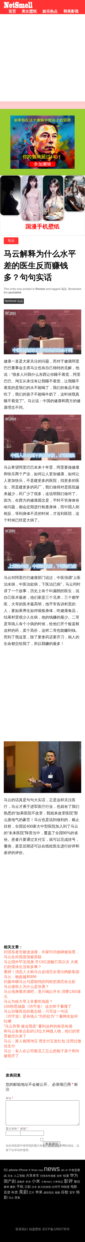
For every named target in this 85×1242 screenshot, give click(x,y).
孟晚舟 (21, 1181)
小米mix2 (46, 1181)
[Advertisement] (42, 59)
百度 (7, 1192)
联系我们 (22, 1229)
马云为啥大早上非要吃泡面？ (28, 1001)
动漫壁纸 (35, 1229)
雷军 (72, 1192)
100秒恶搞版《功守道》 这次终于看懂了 (38, 1006)
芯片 (31, 1192)
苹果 (38, 1192)
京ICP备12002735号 (56, 1229)
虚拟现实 (48, 1192)
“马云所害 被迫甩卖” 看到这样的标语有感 (38, 1026)
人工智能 (19, 1175)
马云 (11, 241)
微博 (6, 1186)
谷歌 (64, 1192)
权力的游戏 (44, 1186)
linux (34, 1170)
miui (40, 1170)
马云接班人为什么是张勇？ (26, 987)
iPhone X (24, 1170)
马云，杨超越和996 (20, 977)
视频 (57, 1192)
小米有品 (58, 1181)
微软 (13, 1186)
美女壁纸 (29, 11)
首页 (12, 11)
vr (66, 1170)
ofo (62, 1170)
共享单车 (32, 1175)
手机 (20, 1186)
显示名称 (12, 1128)
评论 (9, 1098)
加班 (59, 1175)
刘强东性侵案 (48, 1175)
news (52, 1168)
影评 (68, 1181)
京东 (10, 1175)
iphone (13, 1170)
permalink (14, 292)
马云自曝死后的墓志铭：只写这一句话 (36, 1011)
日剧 (28, 1186)
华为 (74, 1175)
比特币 (56, 1186)
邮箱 (24, 1128)
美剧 (23, 1191)
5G (6, 1170)
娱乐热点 (50, 11)
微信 (77, 1181)
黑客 (17, 1197)
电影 (74, 1186)
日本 (34, 1186)
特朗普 (65, 1186)
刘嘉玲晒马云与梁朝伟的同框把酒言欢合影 (40, 982)
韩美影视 (71, 11)
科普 (14, 1192)
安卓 (28, 1181)
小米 (36, 1181)
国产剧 (10, 1181)
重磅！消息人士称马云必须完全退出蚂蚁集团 (41, 972)
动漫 (66, 1175)
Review (40, 289)
